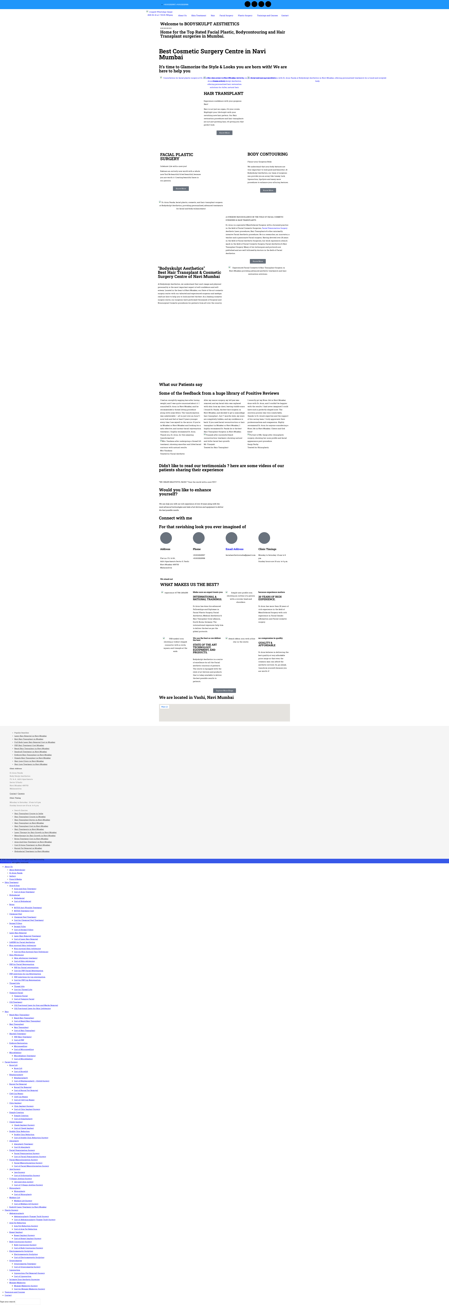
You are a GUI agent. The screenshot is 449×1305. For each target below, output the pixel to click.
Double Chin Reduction (19, 1131)
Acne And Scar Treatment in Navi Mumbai (33, 842)
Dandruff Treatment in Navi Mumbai (30, 751)
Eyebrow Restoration (18, 1043)
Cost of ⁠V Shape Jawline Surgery (28, 1185)
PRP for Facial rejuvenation (26, 967)
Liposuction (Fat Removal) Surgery (29, 1273)
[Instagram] (254, 4)
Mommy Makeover (17, 1282)
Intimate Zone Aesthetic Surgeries (24, 1279)
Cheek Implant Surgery (24, 1125)
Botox (11, 904)
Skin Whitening (16, 955)
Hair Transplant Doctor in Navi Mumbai (32, 820)
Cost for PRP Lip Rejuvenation (27, 980)
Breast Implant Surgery (24, 1235)
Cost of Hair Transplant (24, 1030)
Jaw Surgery (14, 1169)
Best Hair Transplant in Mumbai (28, 739)
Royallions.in (5, 862)
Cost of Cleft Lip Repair (24, 1100)
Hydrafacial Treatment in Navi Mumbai (31, 851)
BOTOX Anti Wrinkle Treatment (28, 907)
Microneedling (20, 1046)
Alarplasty (14, 1141)
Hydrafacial (14, 895)
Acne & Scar (14, 885)
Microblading (15, 1052)
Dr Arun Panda (15, 873)
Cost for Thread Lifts (23, 989)
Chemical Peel (15, 914)
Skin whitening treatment (25, 958)
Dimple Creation (16, 1112)
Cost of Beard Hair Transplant (27, 1021)
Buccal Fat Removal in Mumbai (28, 848)
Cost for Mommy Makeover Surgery (29, 1289)
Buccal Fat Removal (18, 1084)
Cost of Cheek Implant (24, 1128)
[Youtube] (261, 4)
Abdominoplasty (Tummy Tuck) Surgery (31, 1216)
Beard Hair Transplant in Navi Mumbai (31, 748)
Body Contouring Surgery (20, 1241)
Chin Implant (15, 1103)
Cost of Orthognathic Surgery (27, 1175)
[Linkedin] (268, 4)
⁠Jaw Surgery (19, 1172)
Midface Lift (14, 1197)
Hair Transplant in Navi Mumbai (29, 823)
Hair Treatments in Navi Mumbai (29, 829)
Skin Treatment (198, 15)
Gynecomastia (15, 1260)
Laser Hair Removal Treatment (27, 936)
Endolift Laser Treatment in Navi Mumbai (27, 1207)
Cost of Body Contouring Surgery (28, 1248)
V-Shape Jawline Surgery (20, 1178)
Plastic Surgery (245, 15)
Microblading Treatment (25, 1056)
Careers (21, 793)
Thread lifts (14, 983)
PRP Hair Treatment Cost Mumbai (29, 745)
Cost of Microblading (23, 1059)
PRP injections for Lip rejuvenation (29, 977)
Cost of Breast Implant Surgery (27, 1238)
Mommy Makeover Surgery (26, 1286)
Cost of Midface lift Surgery (26, 1204)
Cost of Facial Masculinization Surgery (31, 1166)
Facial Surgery (226, 15)
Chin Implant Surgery (24, 1106)
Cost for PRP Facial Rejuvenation (28, 970)
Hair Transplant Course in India (28, 813)
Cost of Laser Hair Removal (26, 939)
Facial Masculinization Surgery (23, 1160)
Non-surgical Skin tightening (22, 945)
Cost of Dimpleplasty (23, 1119)
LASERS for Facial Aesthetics (22, 942)
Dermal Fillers (15, 923)
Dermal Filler (20, 926)
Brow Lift (13, 1065)
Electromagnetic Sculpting (21, 1251)
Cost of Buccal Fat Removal (26, 1090)
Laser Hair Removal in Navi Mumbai (30, 736)
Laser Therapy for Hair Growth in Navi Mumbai (35, 832)
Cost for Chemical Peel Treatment (29, 920)
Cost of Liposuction (22, 1276)
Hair (213, 15)
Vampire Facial (16, 992)
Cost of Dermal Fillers (23, 929)
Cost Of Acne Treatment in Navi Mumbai (32, 845)
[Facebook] (247, 4)
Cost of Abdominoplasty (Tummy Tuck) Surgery (34, 1219)
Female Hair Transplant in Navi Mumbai (32, 758)
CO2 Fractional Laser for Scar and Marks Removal (36, 1005)
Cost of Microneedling (24, 1049)
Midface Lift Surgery (23, 1200)
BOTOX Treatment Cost (24, 911)
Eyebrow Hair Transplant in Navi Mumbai (33, 755)
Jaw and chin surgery (23, 1182)
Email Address (234, 549)
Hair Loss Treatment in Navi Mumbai (30, 764)
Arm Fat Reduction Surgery (26, 1226)
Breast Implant (16, 1232)
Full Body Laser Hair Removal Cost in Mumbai (34, 742)
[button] (183, 15)
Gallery (12, 876)
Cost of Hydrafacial (22, 901)
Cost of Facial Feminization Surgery (30, 1156)
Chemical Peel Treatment (25, 917)
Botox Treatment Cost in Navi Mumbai (31, 839)
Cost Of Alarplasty (22, 1147)
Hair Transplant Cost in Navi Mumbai (31, 826)
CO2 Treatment (15, 1002)
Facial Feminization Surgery (274, 228)
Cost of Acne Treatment (24, 892)
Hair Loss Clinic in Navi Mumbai (29, 761)
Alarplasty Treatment (23, 1144)
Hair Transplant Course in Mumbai (30, 816)
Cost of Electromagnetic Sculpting (29, 1257)
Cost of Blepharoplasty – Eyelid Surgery (31, 1081)
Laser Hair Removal (18, 933)
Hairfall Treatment (17, 1033)
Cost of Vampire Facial (24, 999)
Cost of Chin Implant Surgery (27, 1109)
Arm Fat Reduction (17, 1223)
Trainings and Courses (267, 15)
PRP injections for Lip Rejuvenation (25, 974)
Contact (285, 15)
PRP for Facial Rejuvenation (21, 964)
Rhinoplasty (14, 1188)
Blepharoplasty (16, 1074)
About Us (182, 15)
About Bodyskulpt (17, 870)
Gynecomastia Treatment (25, 1264)
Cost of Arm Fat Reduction (25, 1229)
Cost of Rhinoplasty (23, 1194)
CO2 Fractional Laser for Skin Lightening (32, 1008)
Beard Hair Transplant (19, 1015)
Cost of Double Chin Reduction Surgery (31, 1137)
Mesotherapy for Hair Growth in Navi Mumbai (35, 835)
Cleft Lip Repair (16, 1093)
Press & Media (15, 879)
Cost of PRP (19, 1040)
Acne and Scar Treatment (25, 888)
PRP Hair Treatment (23, 1037)
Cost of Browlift (21, 1071)
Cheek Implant (16, 1122)
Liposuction (14, 1270)
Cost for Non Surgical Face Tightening (31, 952)
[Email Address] (231, 538)
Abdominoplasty (16, 1213)
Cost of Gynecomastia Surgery (27, 1267)
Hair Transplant (16, 1024)
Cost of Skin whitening (24, 961)
